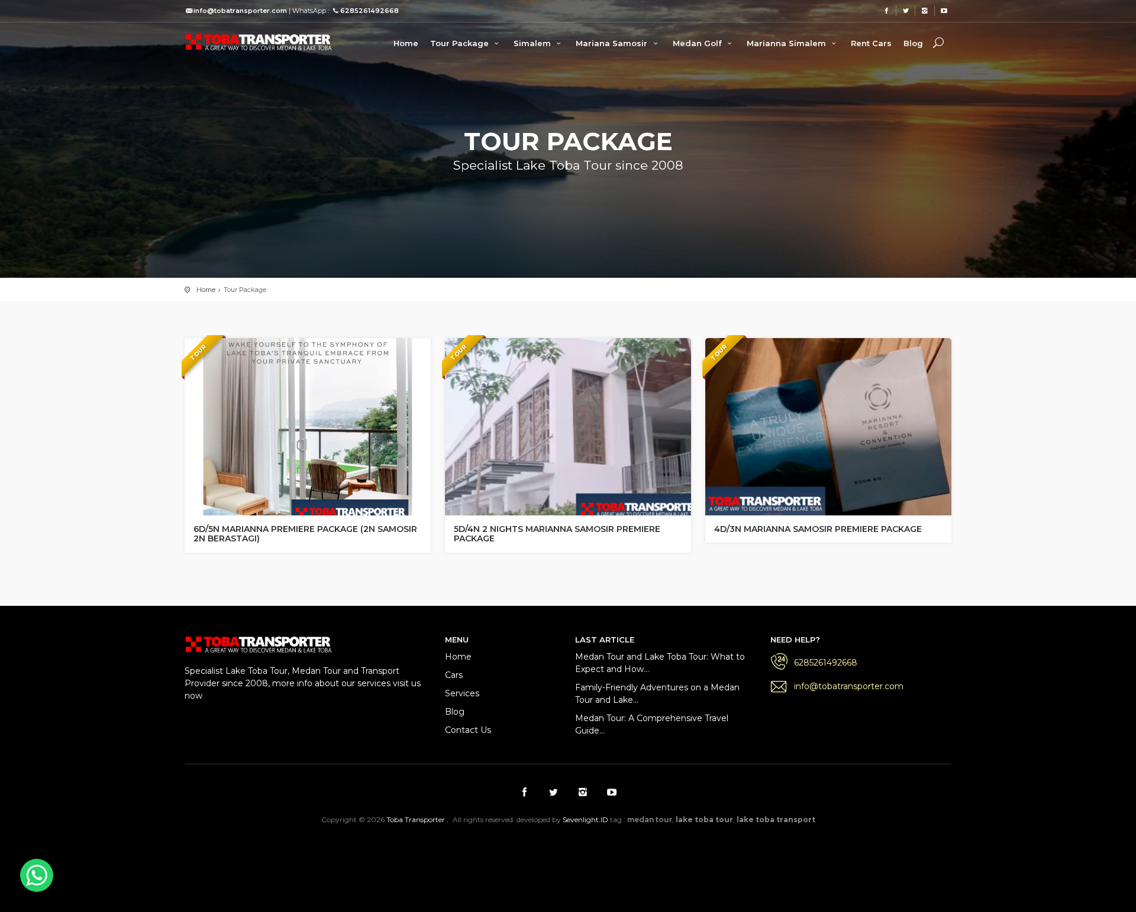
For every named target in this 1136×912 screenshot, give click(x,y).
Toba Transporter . (417, 819)
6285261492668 (825, 662)
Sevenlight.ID (585, 819)
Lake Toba (619, 850)
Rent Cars (871, 43)
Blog (913, 43)
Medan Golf (698, 43)
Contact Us (468, 730)
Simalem (533, 43)
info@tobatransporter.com (848, 686)
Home (405, 43)
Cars (454, 675)
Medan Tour (774, 850)
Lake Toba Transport (413, 850)
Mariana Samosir (613, 43)
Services (462, 693)
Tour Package (460, 43)
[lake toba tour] (259, 41)
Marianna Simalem (787, 43)
